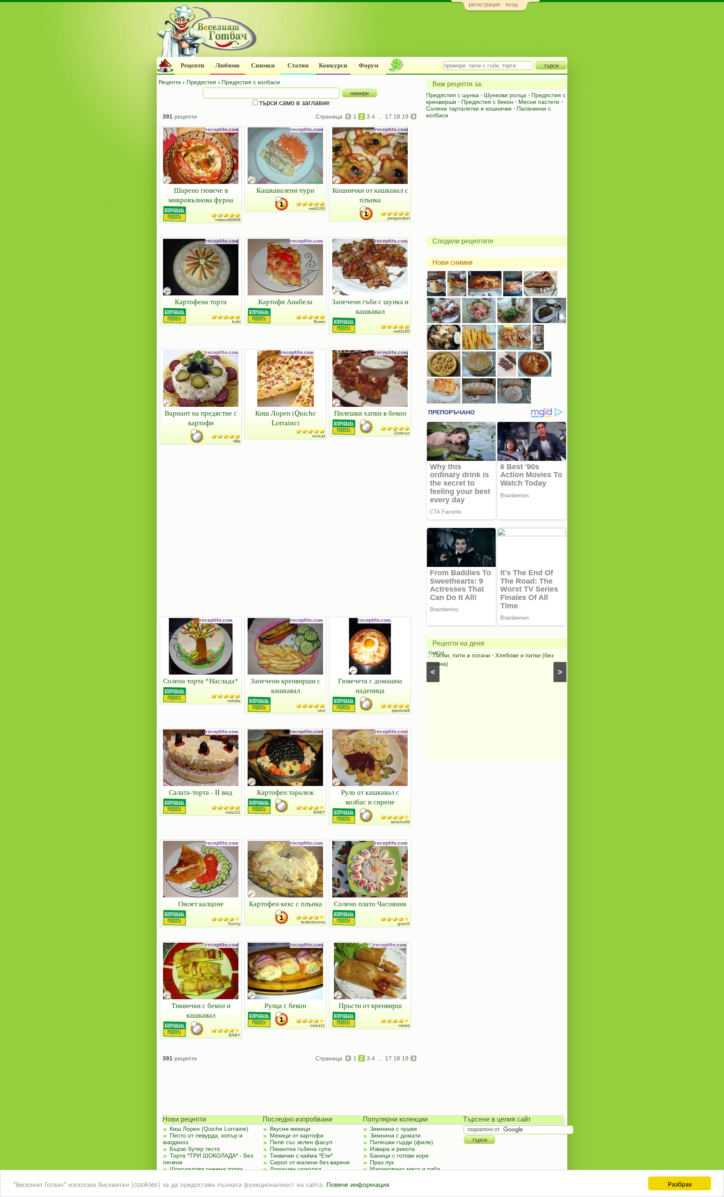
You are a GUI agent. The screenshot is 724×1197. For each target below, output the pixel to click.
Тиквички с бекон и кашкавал (200, 1010)
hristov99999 (227, 219)
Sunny (234, 923)
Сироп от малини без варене (310, 1162)
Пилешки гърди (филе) (401, 1142)
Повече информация (357, 1184)
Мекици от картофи (296, 1135)
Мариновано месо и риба (405, 1169)
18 (396, 116)
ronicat (318, 436)
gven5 (404, 923)
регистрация (484, 4)
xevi (321, 710)
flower (319, 321)
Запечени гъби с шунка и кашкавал (370, 306)
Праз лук (382, 1162)
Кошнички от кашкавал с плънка (370, 194)
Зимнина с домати (395, 1135)
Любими (227, 65)
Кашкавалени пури (285, 190)
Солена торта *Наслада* (200, 680)
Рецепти (192, 65)
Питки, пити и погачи (461, 655)
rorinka (234, 700)
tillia (236, 441)
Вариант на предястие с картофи (201, 417)
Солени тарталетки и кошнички (469, 108)
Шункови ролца (505, 95)
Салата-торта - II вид (201, 792)
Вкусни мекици (290, 1128)
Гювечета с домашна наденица (370, 685)
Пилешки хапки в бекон (370, 413)
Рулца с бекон (285, 1005)
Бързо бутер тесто (195, 1148)
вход (512, 4)
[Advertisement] (414, 36)
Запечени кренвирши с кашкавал (286, 685)
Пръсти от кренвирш (370, 1005)
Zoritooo (402, 433)
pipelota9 (401, 710)
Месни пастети (538, 101)
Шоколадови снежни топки (206, 1169)
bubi (236, 321)
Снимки (263, 65)
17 (388, 116)
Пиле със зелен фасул (301, 1142)
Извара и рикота (392, 1148)
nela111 (232, 812)
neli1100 (317, 208)
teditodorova (313, 922)
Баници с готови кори (399, 1155)
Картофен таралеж (285, 792)
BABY (319, 812)
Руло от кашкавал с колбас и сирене (370, 797)
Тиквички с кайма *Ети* (301, 1155)
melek (404, 1025)
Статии (298, 65)
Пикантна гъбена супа (300, 1148)
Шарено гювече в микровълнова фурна (200, 194)
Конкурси (333, 65)
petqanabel (399, 218)
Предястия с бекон (487, 101)
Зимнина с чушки (393, 1128)
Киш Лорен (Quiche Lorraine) (285, 417)
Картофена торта (201, 301)
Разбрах (680, 1183)
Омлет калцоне (201, 903)
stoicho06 (400, 822)
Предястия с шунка (452, 95)
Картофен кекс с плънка (285, 903)
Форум (368, 65)
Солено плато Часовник (370, 903)
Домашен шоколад (295, 1169)
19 (405, 116)
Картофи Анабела (285, 301)
